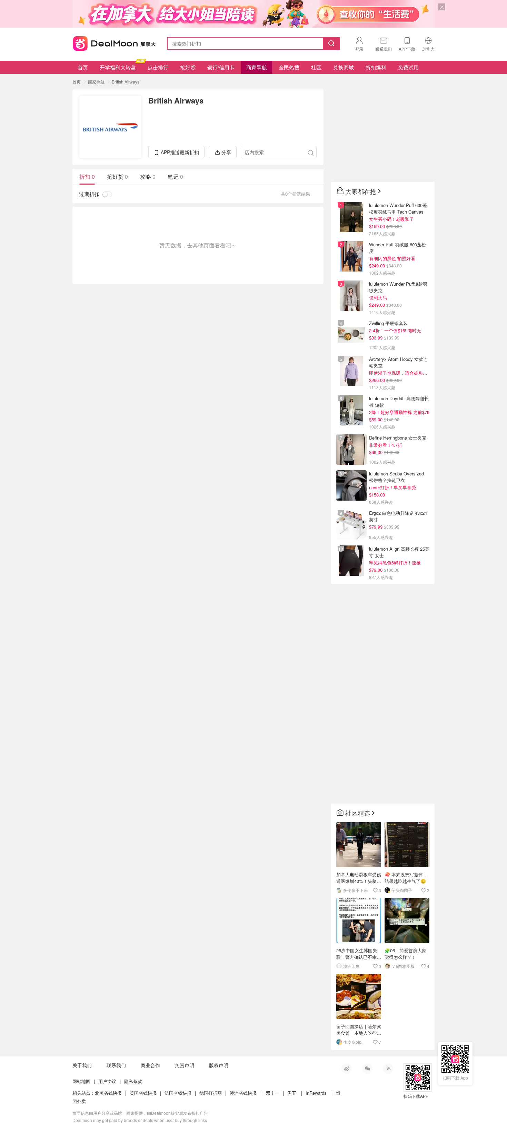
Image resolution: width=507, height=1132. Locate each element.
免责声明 (184, 1065)
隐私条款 (133, 1081)
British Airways (125, 82)
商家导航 (256, 67)
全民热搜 (289, 67)
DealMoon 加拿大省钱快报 (112, 42)
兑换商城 (343, 67)
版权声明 (218, 1065)
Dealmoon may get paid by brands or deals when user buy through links (139, 1120)
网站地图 (81, 1081)
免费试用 (408, 67)
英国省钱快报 (143, 1093)
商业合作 (150, 1065)
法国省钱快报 (178, 1093)
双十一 (272, 1093)
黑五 (291, 1093)
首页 (83, 67)
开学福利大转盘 (118, 67)
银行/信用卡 (221, 67)
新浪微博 (346, 1068)
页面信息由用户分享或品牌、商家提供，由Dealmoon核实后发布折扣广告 (140, 1113)
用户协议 (107, 1081)
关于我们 (82, 1065)
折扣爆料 (376, 67)
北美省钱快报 (108, 1093)
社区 (316, 67)
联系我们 (116, 1065)
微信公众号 (367, 1068)
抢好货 (188, 67)
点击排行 (158, 67)
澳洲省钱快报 (243, 1093)
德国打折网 (210, 1093)
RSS (388, 1068)
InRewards (316, 1093)
